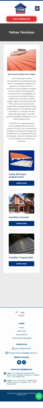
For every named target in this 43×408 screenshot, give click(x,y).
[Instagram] (24, 362)
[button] (37, 8)
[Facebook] (19, 362)
